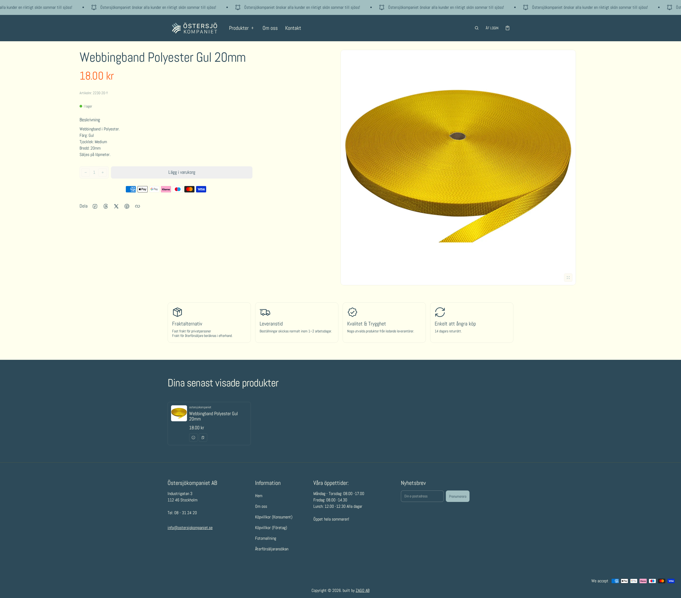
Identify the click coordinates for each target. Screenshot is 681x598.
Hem (258, 495)
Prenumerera (457, 496)
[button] (477, 28)
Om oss (270, 27)
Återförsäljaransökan (271, 549)
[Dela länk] (137, 206)
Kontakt (293, 27)
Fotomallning (265, 538)
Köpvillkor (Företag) (271, 527)
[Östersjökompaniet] (195, 28)
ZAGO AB (362, 590)
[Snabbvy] (193, 437)
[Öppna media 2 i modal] (458, 167)
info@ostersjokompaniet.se (190, 527)
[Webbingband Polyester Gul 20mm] (209, 423)
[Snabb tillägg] (203, 437)
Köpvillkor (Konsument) (273, 517)
